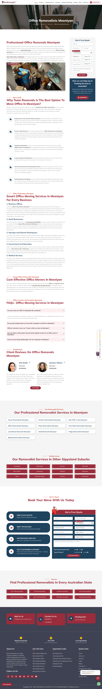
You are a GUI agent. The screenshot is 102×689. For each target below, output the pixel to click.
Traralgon (17, 466)
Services (41, 2)
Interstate (57, 2)
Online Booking (57, 666)
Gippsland (43, 24)
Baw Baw (16, 471)
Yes (75, 549)
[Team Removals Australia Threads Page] (16, 676)
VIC (39, 24)
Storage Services (57, 663)
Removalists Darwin (38, 666)
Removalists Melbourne (40, 653)
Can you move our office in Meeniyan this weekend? (24, 310)
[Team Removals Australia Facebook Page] (9, 676)
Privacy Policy (83, 676)
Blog (80, 2)
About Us (81, 656)
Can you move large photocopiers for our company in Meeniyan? (28, 339)
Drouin (62, 466)
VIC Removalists (85, 591)
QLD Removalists (39, 597)
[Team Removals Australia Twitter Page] (20, 676)
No (80, 549)
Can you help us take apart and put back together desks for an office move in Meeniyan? (32, 333)
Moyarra (85, 471)
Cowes (62, 476)
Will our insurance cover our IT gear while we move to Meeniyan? (28, 328)
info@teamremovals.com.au (23, 619)
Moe (16, 476)
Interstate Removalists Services (62, 658)
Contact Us (85, 2)
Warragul (39, 466)
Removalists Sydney (38, 669)
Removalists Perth (38, 656)
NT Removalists (39, 591)
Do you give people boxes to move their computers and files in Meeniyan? (31, 323)
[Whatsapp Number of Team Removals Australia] (99, 684)
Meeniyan (50, 24)
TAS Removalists (62, 597)
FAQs (80, 661)
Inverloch (85, 476)
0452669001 (48, 622)
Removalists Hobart (38, 658)
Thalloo (62, 471)
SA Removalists (62, 591)
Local (85, 552)
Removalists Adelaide (39, 661)
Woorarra (39, 471)
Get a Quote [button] (7, 684)
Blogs (80, 663)
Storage (76, 2)
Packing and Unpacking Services (62, 661)
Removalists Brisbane (39, 663)
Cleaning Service (50, 2)
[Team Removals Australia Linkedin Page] (24, 676)
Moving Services (57, 653)
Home (36, 2)
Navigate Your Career (85, 669)
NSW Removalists (17, 597)
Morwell (85, 466)
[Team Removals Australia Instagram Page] (13, 676)
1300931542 (83, 97)
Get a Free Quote (73, 512)
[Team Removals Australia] (9, 2)
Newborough (39, 476)
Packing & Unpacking (66, 2)
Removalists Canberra (39, 671)
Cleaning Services (58, 656)
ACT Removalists (17, 591)
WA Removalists (85, 597)
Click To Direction (80, 619)
